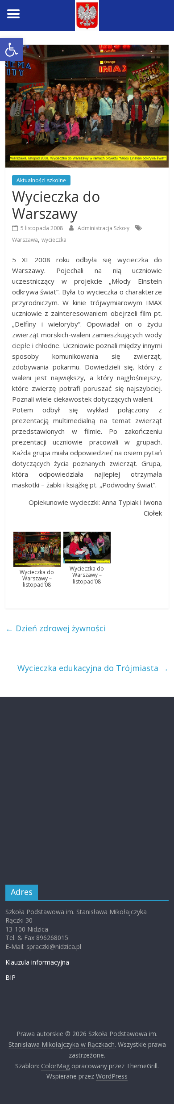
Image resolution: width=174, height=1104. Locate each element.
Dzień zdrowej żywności (55, 628)
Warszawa (25, 239)
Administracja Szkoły (104, 228)
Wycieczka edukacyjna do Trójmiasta (93, 668)
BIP (10, 977)
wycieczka (53, 239)
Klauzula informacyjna (37, 962)
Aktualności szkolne (41, 180)
